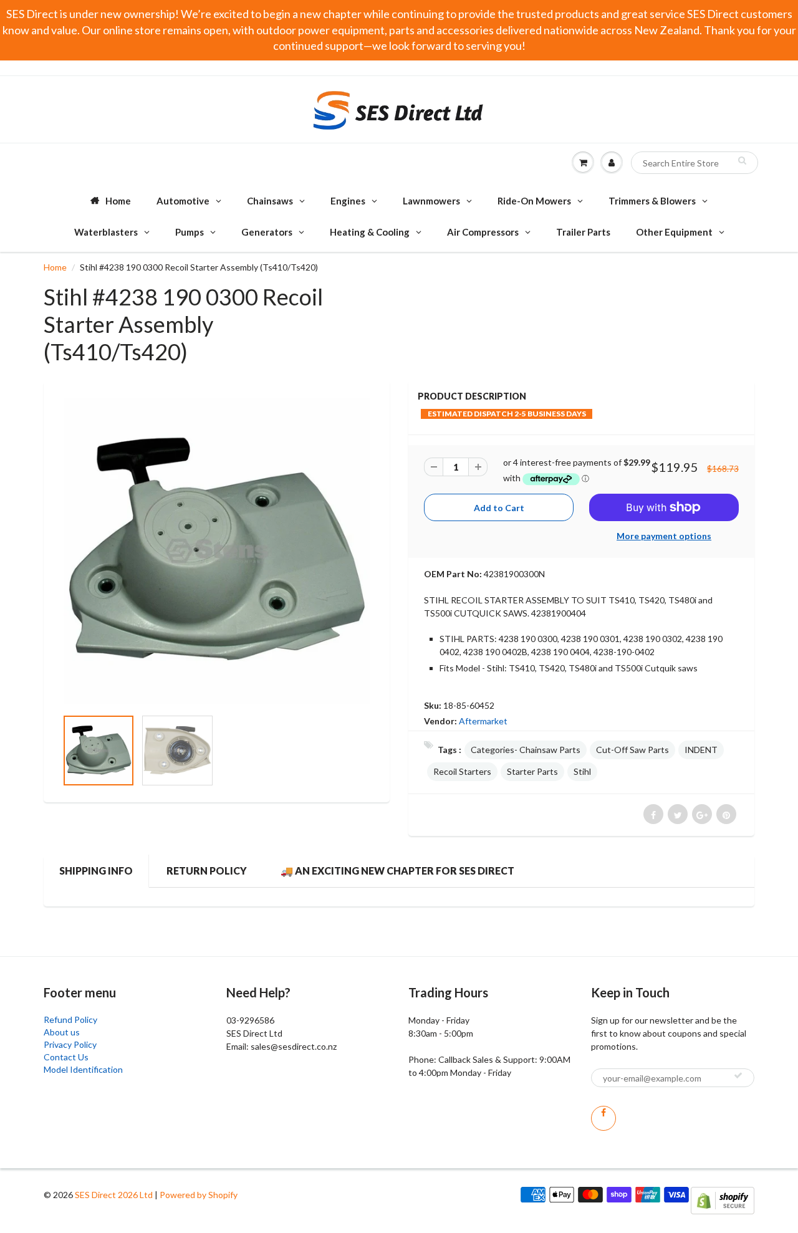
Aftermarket (483, 721)
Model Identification (83, 1069)
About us (62, 1032)
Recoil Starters (462, 771)
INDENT (701, 749)
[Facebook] (603, 1118)
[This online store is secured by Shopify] (722, 1199)
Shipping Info (96, 870)
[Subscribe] (738, 1075)
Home (55, 267)
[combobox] (694, 162)
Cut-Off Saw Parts (632, 749)
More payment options (664, 535)
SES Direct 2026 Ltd (114, 1194)
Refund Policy (70, 1019)
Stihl (582, 771)
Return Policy (206, 870)
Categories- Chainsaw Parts (525, 749)
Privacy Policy (70, 1044)
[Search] (742, 160)
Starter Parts (532, 771)
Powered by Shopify (199, 1194)
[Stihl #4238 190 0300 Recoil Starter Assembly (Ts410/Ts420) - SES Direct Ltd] (216, 550)
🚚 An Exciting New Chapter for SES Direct (397, 870)
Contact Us (66, 1057)
